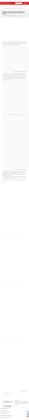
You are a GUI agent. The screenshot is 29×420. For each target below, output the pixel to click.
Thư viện (11, 8)
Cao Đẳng (4, 393)
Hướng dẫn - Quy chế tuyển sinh (5, 412)
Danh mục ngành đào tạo (4, 410)
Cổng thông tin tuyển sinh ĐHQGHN (6, 415)
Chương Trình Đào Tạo (8, 393)
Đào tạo (11, 393)
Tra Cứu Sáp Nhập (6, 8)
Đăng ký (25, 3)
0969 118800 (8, 406)
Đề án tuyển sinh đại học (4, 413)
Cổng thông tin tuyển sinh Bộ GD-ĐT (6, 417)
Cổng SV (15, 8)
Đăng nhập (25, 2)
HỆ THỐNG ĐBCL (19, 8)
